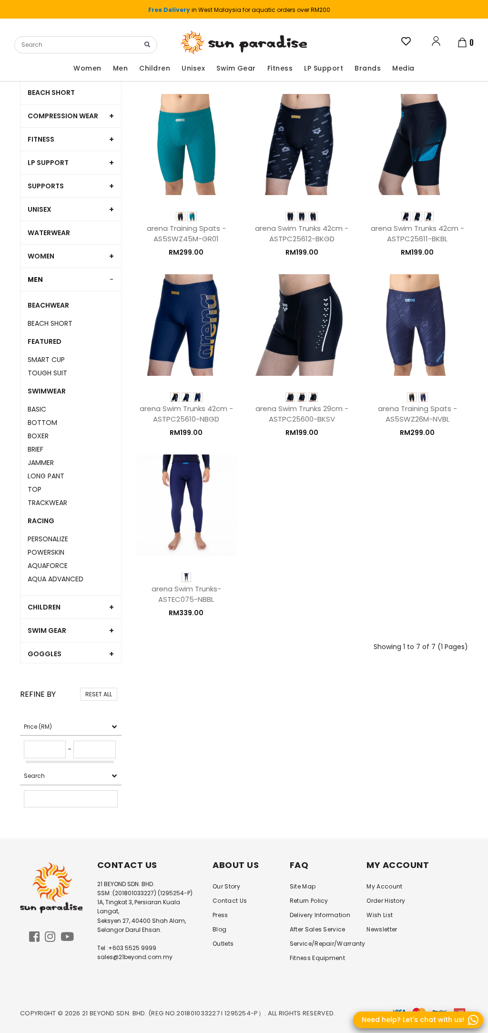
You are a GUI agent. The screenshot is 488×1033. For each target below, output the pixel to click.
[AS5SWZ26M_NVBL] (423, 397)
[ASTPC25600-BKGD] (290, 397)
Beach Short (51, 92)
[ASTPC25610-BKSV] (175, 397)
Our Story (226, 886)
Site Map (302, 886)
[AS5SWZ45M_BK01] (180, 216)
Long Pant (46, 476)
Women (41, 256)
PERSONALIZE (48, 539)
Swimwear (47, 391)
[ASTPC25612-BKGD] (313, 216)
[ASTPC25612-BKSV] (290, 216)
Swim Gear (47, 630)
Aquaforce (48, 565)
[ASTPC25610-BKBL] (186, 397)
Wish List (379, 915)
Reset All (98, 694)
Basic (37, 409)
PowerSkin (46, 552)
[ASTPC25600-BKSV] (313, 397)
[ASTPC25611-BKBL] (429, 216)
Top (34, 489)
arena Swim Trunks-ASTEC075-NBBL (186, 594)
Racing (41, 521)
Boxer (38, 436)
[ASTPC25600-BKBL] (301, 397)
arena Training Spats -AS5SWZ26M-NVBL (417, 413)
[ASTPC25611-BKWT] (406, 216)
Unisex (39, 209)
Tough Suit (47, 373)
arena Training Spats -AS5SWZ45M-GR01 (186, 233)
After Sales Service (318, 929)
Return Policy (309, 901)
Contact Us (230, 901)
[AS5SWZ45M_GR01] (192, 216)
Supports (46, 186)
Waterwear (49, 233)
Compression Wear (63, 116)
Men (35, 279)
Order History (385, 901)
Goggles (44, 654)
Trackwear (47, 502)
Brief (35, 449)
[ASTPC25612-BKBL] (301, 216)
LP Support (48, 162)
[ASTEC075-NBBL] (186, 577)
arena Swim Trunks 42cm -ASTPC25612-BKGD (301, 233)
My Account (384, 886)
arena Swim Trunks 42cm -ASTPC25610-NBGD (186, 413)
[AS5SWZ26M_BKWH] (412, 397)
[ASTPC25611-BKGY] (417, 216)
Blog (219, 929)
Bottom (42, 422)
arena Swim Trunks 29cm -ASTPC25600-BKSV (301, 413)
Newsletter (381, 929)
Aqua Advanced (55, 579)
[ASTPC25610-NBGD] (198, 397)
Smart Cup (46, 359)
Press (220, 915)
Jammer (41, 462)
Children (44, 607)
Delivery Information (320, 915)
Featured (44, 341)
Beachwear (48, 305)
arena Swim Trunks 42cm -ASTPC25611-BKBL (417, 233)
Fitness (41, 139)
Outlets (223, 944)
